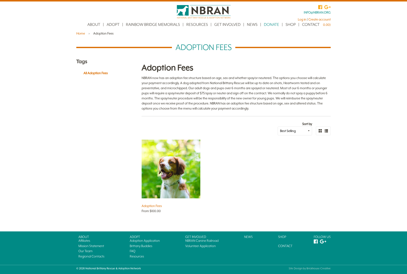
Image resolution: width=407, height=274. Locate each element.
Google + (327, 7)
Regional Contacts (91, 256)
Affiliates (84, 240)
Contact (311, 24)
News (252, 24)
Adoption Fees (152, 206)
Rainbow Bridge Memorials (153, 24)
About (93, 24)
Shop (291, 24)
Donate (271, 24)
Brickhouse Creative (319, 268)
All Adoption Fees (96, 73)
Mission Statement (91, 246)
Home (80, 33)
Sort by (307, 124)
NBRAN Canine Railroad (202, 240)
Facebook (320, 7)
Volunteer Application (200, 246)
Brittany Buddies (141, 246)
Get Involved (227, 24)
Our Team (85, 251)
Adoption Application (145, 240)
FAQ (132, 251)
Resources (197, 24)
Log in (302, 19)
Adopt (113, 24)
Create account (319, 19)
